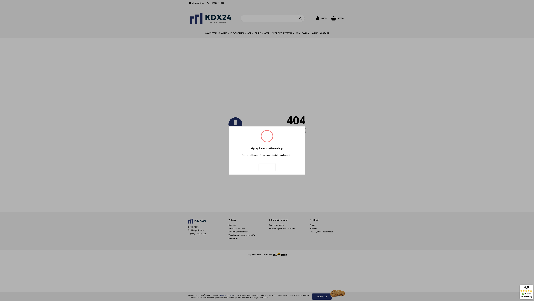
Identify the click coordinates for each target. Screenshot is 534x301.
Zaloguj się (267, 167)
